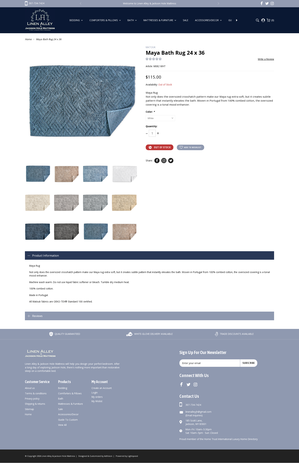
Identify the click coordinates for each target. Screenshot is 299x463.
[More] (236, 20)
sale (60, 409)
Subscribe (248, 363)
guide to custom (68, 419)
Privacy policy (32, 398)
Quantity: (151, 126)
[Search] (257, 20)
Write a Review (266, 59)
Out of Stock (162, 147)
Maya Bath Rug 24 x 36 (48, 39)
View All (62, 424)
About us (30, 388)
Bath (131, 20)
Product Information (45, 255)
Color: (150, 111)
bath (60, 398)
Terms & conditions (36, 393)
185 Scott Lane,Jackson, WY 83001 (195, 422)
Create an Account (102, 388)
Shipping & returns (35, 403)
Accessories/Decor (207, 20)
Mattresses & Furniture (158, 20)
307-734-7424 (193, 404)
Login (95, 392)
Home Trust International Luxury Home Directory (231, 439)
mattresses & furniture (70, 403)
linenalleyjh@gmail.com (198, 411)
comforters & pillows (70, 393)
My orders (97, 396)
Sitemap (29, 409)
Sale (186, 20)
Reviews (37, 316)
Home (28, 39)
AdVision (108, 456)
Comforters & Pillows (104, 20)
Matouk (151, 47)
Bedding (75, 20)
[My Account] (263, 20)
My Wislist (97, 401)
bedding (62, 388)
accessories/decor (68, 414)
